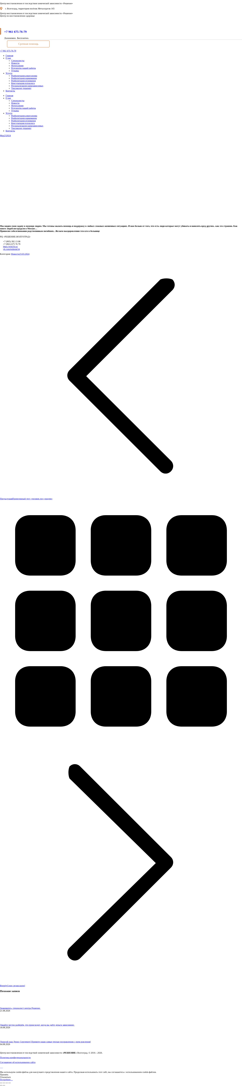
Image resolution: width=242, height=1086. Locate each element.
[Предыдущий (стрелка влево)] (1, 1085)
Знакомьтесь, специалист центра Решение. (20, 1008)
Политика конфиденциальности (15, 1057)
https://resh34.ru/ (10, 247)
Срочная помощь (28, 43)
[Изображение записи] (7, 1005)
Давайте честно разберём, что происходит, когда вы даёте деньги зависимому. (37, 1025)
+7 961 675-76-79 (15, 31)
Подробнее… (6, 1079)
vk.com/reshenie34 (11, 249)
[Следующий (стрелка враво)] (4, 1085)
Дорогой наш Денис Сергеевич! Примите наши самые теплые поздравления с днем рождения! (45, 1042)
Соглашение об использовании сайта (17, 1062)
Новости (15, 254)
